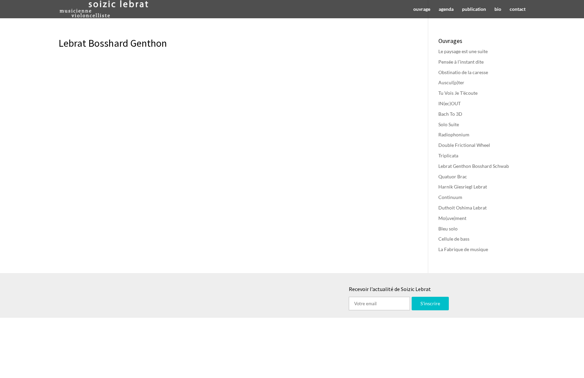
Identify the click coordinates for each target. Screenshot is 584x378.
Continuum (450, 197)
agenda (446, 9)
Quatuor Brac (452, 176)
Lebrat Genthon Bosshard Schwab (473, 166)
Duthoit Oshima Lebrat (462, 207)
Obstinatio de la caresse (463, 72)
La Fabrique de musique (463, 249)
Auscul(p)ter (451, 82)
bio (497, 9)
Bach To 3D (450, 114)
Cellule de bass (453, 239)
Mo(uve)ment (452, 218)
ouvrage (421, 9)
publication (474, 9)
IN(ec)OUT (449, 103)
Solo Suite (448, 124)
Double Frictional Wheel (464, 145)
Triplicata (448, 155)
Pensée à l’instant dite (461, 62)
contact (518, 9)
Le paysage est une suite (463, 51)
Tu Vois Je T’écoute (458, 93)
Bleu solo (448, 228)
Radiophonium (453, 134)
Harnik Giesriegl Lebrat (462, 187)
